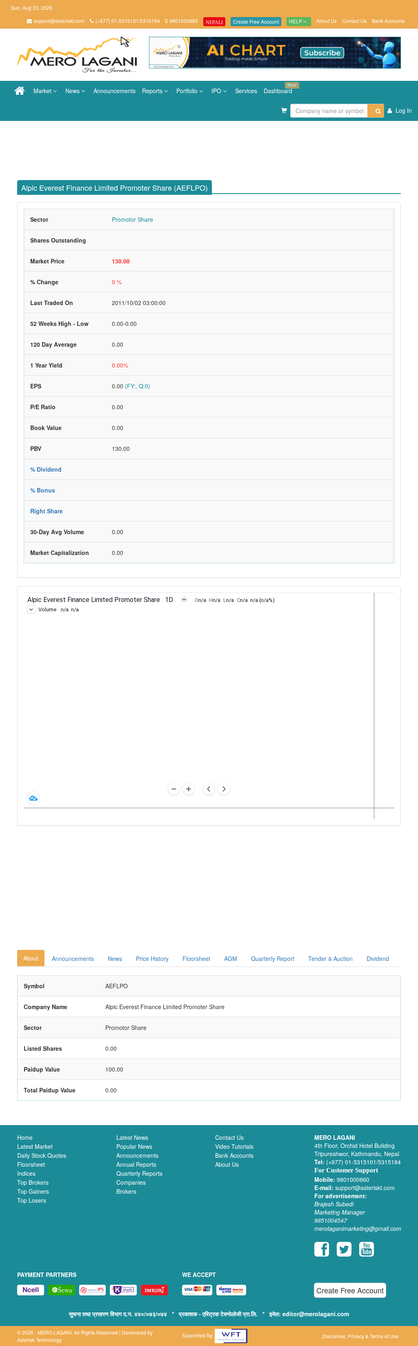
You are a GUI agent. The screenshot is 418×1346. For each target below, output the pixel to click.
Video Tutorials (234, 1146)
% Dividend (46, 469)
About (30, 958)
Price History (152, 958)
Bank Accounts (388, 20)
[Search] (375, 110)
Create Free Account (256, 21)
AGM (230, 958)
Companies (131, 1182)
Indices (26, 1173)
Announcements (114, 91)
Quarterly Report (272, 958)
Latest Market (35, 1146)
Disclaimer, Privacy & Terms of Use (360, 1336)
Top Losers (31, 1200)
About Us (326, 20)
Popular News (134, 1146)
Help (296, 22)
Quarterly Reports (139, 1173)
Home (25, 1137)
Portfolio (187, 91)
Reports (153, 91)
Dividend (378, 958)
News (73, 91)
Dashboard (280, 88)
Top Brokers (33, 1182)
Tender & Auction (330, 958)
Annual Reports (136, 1164)
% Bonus (42, 490)
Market (43, 91)
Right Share (46, 511)
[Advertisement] (215, 147)
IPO (217, 91)
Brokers (126, 1191)
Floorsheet (196, 958)
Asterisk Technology (39, 1339)
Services (246, 91)
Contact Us (354, 20)
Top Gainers (33, 1191)
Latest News (132, 1137)
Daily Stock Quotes (41, 1155)
